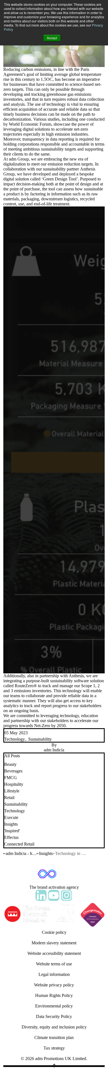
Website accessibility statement (54, 953)
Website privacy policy (54, 985)
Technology (14, 739)
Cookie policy (54, 932)
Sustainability (40, 739)
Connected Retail (19, 844)
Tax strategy (54, 1048)
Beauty (10, 764)
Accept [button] (52, 37)
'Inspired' (12, 830)
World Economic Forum (30, 124)
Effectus (11, 837)
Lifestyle (11, 791)
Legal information (54, 974)
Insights (11, 824)
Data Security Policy (54, 1016)
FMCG (10, 777)
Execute (11, 817)
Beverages (13, 771)
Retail (9, 797)
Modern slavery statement (54, 942)
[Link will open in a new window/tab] (41, 895)
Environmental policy (54, 1006)
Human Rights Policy (54, 995)
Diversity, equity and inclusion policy (54, 1027)
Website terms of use (54, 964)
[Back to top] (54, 1066)
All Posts (12, 755)
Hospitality (13, 784)
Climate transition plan (54, 1037)
